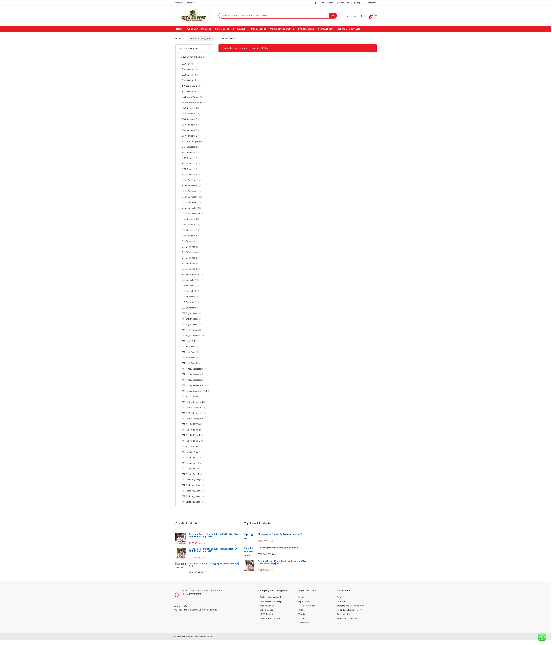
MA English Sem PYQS (194, 335)
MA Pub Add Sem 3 (192, 441)
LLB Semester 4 (191, 296)
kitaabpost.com (185, 636)
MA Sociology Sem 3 (193, 496)
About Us (302, 618)
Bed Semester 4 (191, 235)
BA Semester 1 (190, 64)
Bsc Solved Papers (192, 274)
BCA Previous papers (193, 141)
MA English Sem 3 (191, 324)
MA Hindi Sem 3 (191, 357)
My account (344, 3)
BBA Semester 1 (191, 108)
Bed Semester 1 (191, 219)
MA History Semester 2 (194, 374)
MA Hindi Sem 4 (191, 363)
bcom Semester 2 (191, 185)
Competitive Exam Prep (282, 29)
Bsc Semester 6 (191, 269)
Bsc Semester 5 (191, 263)
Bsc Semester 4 (191, 258)
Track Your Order (325, 3)
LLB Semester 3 (190, 291)
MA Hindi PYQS (190, 341)
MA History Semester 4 (194, 385)
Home (179, 29)
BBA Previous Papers (193, 102)
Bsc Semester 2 (190, 247)
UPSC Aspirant (325, 29)
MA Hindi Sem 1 (190, 346)
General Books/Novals (348, 29)
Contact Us (372, 3)
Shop (358, 3)
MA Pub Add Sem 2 (192, 435)
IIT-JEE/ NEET (240, 29)
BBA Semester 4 (191, 124)
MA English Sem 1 (191, 313)
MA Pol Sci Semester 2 (194, 407)
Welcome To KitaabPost (185, 3)
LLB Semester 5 (190, 302)
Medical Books (258, 29)
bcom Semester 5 (191, 202)
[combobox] (273, 16)
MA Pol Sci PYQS (191, 396)
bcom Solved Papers (193, 213)
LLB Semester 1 (190, 280)
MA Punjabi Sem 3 (192, 468)
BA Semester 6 (190, 91)
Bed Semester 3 (191, 230)
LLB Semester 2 (190, 285)
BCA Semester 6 (191, 174)
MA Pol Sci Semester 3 (194, 413)
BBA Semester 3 (191, 119)
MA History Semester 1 (194, 369)
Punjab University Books (198, 29)
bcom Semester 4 (192, 197)
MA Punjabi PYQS (191, 452)
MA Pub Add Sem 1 (192, 430)
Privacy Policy (343, 614)
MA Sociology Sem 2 (193, 490)
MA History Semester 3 (194, 380)
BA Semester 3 (190, 75)
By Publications (306, 29)
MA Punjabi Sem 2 (192, 463)
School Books (222, 29)
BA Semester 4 (190, 80)
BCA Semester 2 (191, 152)
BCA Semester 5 (191, 169)
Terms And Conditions (347, 618)
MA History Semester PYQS (196, 391)
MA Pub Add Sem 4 (192, 446)
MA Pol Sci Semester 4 (194, 418)
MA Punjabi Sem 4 (192, 474)
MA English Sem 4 (191, 330)
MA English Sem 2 (191, 319)
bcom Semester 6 (192, 208)
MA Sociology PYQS (193, 479)
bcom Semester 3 (191, 191)
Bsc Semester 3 (191, 252)
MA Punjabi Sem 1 (191, 457)
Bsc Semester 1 (190, 241)
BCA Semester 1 (191, 147)
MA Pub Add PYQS (192, 424)
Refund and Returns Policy (349, 610)
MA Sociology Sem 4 (193, 502)
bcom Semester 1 (191, 180)
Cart (339, 597)
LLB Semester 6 (191, 307)
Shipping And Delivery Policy (350, 605)
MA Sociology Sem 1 (193, 485)
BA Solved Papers (192, 97)
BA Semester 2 (190, 69)
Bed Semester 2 (191, 224)
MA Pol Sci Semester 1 (194, 402)
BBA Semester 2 (191, 113)
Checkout (341, 601)
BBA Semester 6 (191, 136)
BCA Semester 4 (191, 163)
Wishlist (301, 614)
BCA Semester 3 (191, 158)
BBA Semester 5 (191, 130)
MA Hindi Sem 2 (191, 352)
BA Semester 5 (191, 86)
